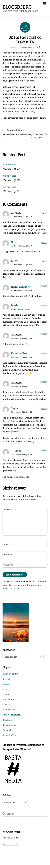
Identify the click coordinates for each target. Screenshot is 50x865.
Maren (6, 694)
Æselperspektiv (10, 673)
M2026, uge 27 (11, 169)
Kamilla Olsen (19, 353)
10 (37, 47)
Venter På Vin (9, 735)
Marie (14, 305)
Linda (12, 47)
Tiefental (7, 730)
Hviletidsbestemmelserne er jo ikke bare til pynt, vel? (23, 136)
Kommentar (10, 510)
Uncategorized (25, 47)
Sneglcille (7, 720)
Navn (7, 544)
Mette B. (16, 261)
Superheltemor (10, 725)
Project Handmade (11, 714)
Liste (5, 689)
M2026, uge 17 (11, 191)
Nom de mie (8, 699)
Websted (8, 565)
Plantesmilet (9, 709)
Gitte (14, 242)
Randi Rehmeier (21, 286)
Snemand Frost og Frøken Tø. (25, 39)
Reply (44, 213)
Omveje (6, 704)
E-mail (8, 554)
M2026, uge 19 (11, 180)
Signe (14, 408)
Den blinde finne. (15, 130)
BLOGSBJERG (9, 838)
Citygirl (6, 679)
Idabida (6, 684)
